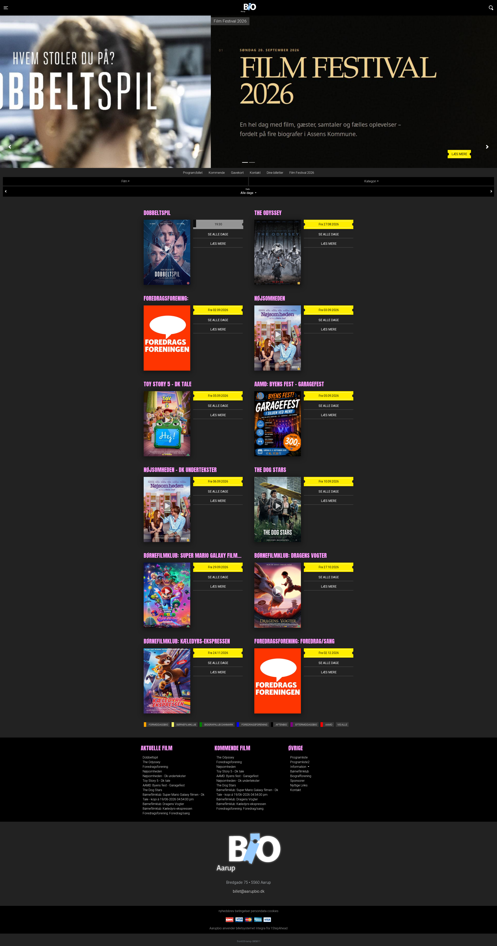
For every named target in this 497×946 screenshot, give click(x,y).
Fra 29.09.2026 (218, 567)
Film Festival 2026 (301, 173)
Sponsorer (297, 781)
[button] (9, 147)
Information (298, 767)
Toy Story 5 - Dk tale (156, 781)
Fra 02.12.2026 (329, 653)
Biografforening (300, 776)
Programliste (299, 757)
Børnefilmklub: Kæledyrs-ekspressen (167, 808)
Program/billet (192, 173)
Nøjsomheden (152, 771)
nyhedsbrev (226, 911)
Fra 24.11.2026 (218, 653)
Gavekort (237, 173)
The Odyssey (151, 762)
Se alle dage (218, 234)
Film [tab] (124, 181)
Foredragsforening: (156, 767)
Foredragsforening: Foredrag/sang (166, 813)
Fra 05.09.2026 (218, 396)
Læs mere (248, 154)
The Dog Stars (152, 790)
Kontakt (255, 173)
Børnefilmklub (299, 771)
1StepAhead (279, 928)
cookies (272, 911)
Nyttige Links (299, 785)
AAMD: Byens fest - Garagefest (164, 785)
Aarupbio (248, 5)
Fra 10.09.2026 (329, 481)
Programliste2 (299, 762)
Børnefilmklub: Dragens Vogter (163, 804)
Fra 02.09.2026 (218, 310)
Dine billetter (275, 173)
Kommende (217, 173)
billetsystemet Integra (250, 928)
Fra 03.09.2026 (329, 310)
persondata (259, 911)
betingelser (242, 911)
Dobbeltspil (150, 757)
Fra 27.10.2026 (329, 567)
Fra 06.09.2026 (218, 481)
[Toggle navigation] (491, 8)
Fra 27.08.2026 (329, 224)
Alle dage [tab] (247, 191)
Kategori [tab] (370, 181)
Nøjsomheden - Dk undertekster (164, 776)
